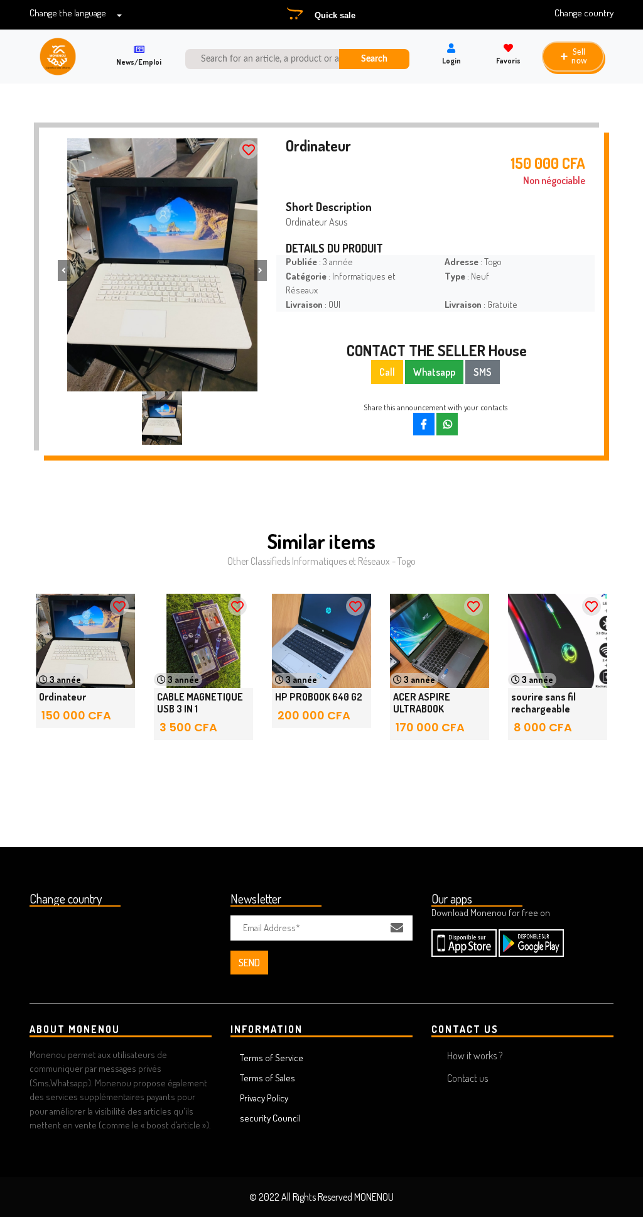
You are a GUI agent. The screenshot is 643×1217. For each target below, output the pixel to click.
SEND (249, 962)
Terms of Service (271, 1058)
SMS (482, 372)
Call (387, 372)
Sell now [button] (578, 56)
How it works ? (474, 1055)
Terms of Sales (267, 1078)
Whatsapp (434, 372)
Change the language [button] (68, 13)
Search (374, 58)
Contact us (467, 1078)
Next (582, 679)
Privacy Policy (264, 1098)
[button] (64, 270)
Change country (583, 13)
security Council (270, 1118)
